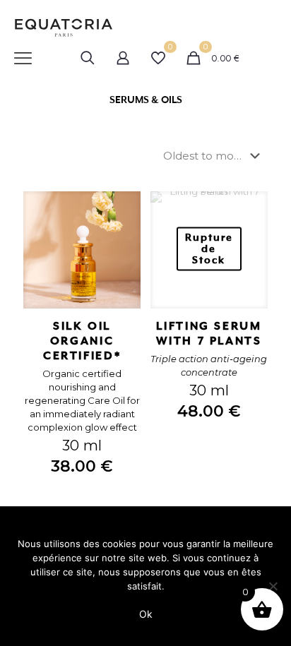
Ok (146, 614)
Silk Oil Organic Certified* (82, 341)
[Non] (273, 586)
